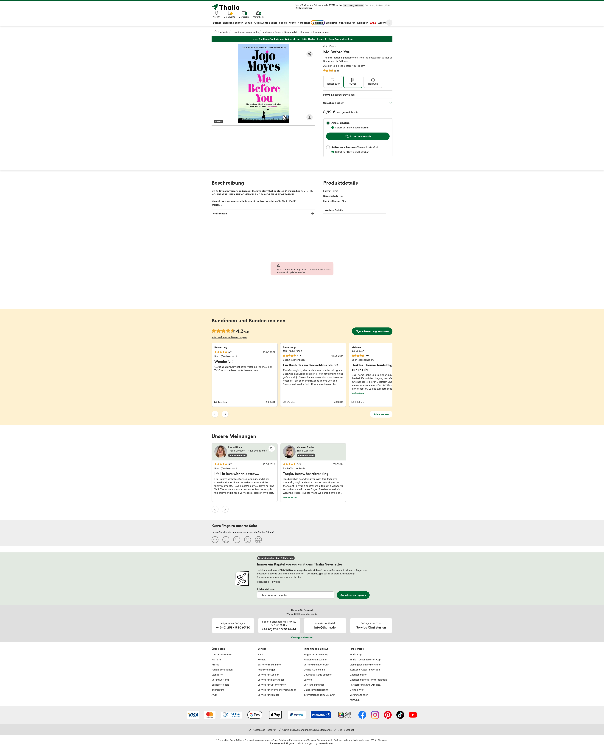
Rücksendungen (267, 669)
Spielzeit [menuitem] (318, 22)
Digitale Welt (357, 689)
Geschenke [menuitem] (384, 22)
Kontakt (262, 659)
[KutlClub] (345, 715)
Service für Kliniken (269, 694)
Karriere (216, 659)
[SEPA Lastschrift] (231, 715)
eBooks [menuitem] (283, 22)
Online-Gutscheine (314, 669)
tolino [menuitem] (292, 22)
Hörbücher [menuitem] (304, 22)
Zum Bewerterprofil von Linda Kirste (244, 451)
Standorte (217, 674)
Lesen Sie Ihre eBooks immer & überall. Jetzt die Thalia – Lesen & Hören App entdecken (302, 39)
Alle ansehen (381, 414)
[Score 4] (247, 539)
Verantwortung (220, 679)
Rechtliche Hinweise (268, 581)
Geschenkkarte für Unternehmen (368, 679)
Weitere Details (334, 210)
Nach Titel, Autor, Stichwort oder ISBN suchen (319, 5)
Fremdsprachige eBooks (245, 31)
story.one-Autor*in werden (365, 669)
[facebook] (362, 715)
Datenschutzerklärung (316, 689)
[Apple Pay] (275, 715)
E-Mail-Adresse (266, 589)
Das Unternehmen (222, 654)
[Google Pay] (255, 715)
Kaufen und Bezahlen (315, 659)
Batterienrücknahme (269, 664)
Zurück (215, 414)
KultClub (355, 699)
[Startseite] (215, 31)
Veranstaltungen (359, 694)
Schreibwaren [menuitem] (347, 22)
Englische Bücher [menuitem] (233, 22)
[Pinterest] (388, 715)
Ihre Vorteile (357, 648)
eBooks (224, 31)
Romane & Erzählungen (297, 31)
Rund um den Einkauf (316, 648)
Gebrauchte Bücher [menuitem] (265, 22)
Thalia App (355, 654)
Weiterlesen (220, 213)
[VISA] (193, 715)
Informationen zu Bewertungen (229, 337)
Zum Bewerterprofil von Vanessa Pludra (313, 451)
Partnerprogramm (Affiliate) (365, 684)
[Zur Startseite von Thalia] (227, 7)
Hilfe (260, 654)
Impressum (218, 689)
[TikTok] (400, 715)
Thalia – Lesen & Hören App (365, 659)
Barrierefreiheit (220, 684)
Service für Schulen (268, 674)
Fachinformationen (222, 669)
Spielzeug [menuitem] (331, 22)
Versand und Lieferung (316, 664)
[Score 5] (258, 539)
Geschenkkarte (358, 674)
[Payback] (320, 715)
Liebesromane (321, 31)
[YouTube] (413, 715)
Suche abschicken (304, 8)
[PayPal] (297, 715)
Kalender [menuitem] (362, 22)
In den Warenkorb (360, 136)
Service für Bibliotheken (271, 679)
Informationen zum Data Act (319, 694)
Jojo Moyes (329, 46)
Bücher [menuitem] (217, 22)
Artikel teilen (309, 54)
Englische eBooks (271, 31)
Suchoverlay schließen (353, 5)
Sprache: (333, 103)
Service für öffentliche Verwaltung (277, 689)
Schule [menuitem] (248, 22)
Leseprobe (309, 117)
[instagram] (375, 715)
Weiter (389, 22)
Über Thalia (218, 648)
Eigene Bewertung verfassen (372, 331)
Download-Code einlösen (318, 674)
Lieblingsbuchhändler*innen (365, 664)
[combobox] (328, 123)
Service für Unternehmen (272, 684)
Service (262, 648)
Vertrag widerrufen (302, 637)
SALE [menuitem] (373, 22)
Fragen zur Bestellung (316, 654)
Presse (215, 664)
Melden (222, 402)
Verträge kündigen (314, 684)
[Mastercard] (209, 715)
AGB (214, 694)
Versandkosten (326, 743)
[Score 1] (215, 539)
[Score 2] (225, 539)
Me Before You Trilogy (352, 65)
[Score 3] (236, 539)
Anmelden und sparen (353, 595)
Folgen (271, 448)
